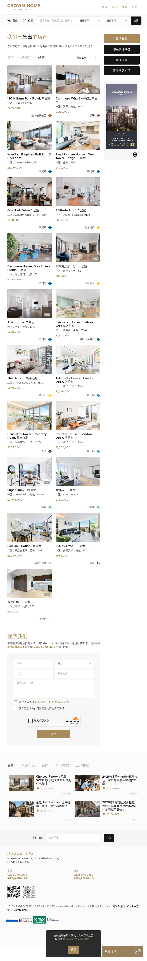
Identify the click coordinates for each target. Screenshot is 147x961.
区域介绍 (66, 794)
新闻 (134, 819)
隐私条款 (42, 702)
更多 (134, 7)
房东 (124, 7)
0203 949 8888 (45, 647)
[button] (104, 7)
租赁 (114, 7)
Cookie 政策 (61, 702)
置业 (104, 7)
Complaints (20, 910)
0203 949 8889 (83, 875)
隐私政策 (118, 906)
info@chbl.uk (15, 647)
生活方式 (132, 794)
